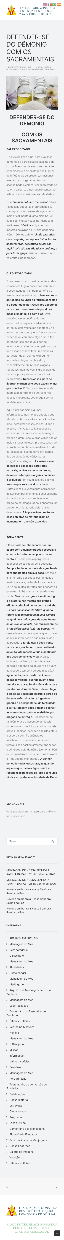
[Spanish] (59, 4)
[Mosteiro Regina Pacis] (30, 10)
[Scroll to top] (57, 1233)
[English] (45, 4)
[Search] (32, 841)
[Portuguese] (54, 4)
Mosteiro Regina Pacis (43, 69)
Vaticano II (29, 225)
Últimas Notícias (15, 69)
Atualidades (44, 67)
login (36, 811)
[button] (56, 10)
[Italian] (49, 4)
